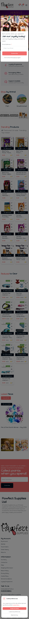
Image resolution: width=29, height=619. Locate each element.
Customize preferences (14, 611)
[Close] (26, 18)
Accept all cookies (14, 608)
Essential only (14, 615)
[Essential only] (25, 598)
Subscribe (14, 53)
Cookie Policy (16, 605)
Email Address (6, 44)
